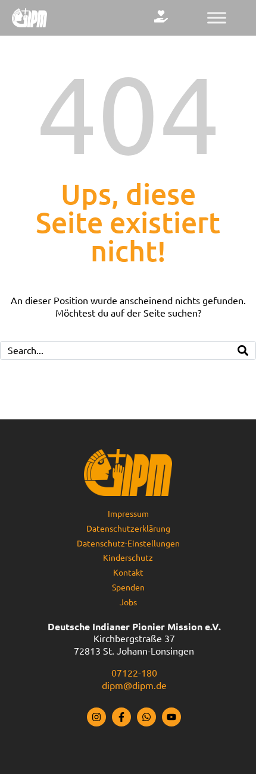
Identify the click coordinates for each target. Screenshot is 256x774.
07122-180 (134, 673)
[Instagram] (96, 716)
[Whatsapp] (146, 716)
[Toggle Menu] (216, 17)
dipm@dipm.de (134, 685)
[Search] (242, 350)
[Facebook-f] (121, 716)
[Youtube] (171, 716)
